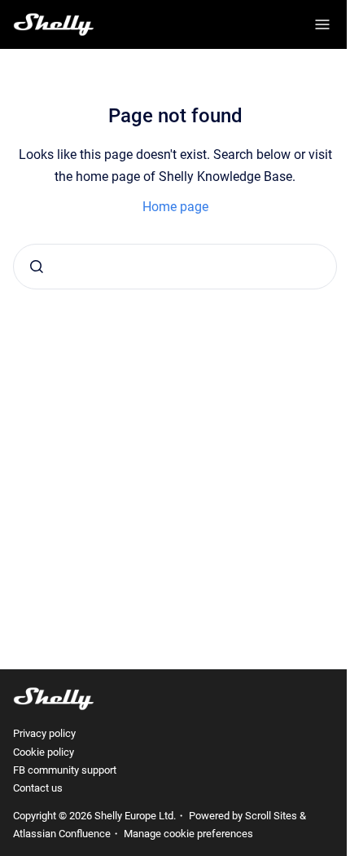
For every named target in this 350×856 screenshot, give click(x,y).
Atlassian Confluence (62, 833)
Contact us (38, 788)
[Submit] (37, 267)
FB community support (64, 770)
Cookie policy (43, 752)
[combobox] (175, 267)
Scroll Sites (271, 816)
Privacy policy (44, 733)
